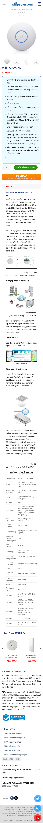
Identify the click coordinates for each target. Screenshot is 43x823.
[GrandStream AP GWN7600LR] (31, 645)
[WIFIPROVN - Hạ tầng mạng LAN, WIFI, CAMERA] (21, 4)
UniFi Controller (23, 386)
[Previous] (6, 37)
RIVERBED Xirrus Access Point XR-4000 (12, 657)
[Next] (37, 37)
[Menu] (4, 4)
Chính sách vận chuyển (13, 733)
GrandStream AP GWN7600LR (31, 656)
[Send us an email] (16, 798)
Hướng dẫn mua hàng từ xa (15, 738)
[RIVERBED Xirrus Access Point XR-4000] (11, 645)
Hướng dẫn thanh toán (13, 742)
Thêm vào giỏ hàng (25, 167)
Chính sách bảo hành (12, 750)
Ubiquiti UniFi (27, 10)
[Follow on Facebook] (12, 798)
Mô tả (9, 186)
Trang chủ (15, 10)
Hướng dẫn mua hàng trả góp (15, 755)
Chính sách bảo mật (12, 746)
